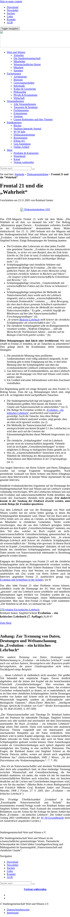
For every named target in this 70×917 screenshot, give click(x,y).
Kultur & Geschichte (25, 88)
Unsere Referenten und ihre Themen (33, 119)
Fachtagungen (21, 110)
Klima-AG (19, 140)
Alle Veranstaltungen (25, 104)
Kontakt (11, 19)
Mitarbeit (18, 67)
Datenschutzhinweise (18, 909)
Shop (9, 150)
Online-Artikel (21, 147)
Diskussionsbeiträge (24, 134)
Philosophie (20, 91)
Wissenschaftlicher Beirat (27, 64)
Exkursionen (20, 113)
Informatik (19, 85)
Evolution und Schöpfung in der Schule (21, 579)
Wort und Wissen (16, 52)
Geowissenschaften (24, 82)
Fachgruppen (14, 73)
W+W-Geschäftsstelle (52, 817)
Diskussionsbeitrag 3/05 (37, 209)
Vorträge (18, 116)
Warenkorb (19, 156)
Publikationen (14, 122)
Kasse (17, 159)
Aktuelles (19, 55)
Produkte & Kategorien (26, 153)
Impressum (13, 912)
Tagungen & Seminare (26, 107)
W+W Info (19, 131)
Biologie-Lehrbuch (29, 319)
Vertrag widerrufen (24, 162)
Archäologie (20, 76)
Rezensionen (20, 137)
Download (12, 7)
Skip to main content (11, 1)
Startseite (19, 174)
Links (10, 16)
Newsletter (12, 10)
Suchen (11, 13)
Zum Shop (5, 622)
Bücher (17, 125)
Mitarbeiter (19, 61)
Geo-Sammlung (22, 143)
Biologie (18, 79)
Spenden (18, 70)
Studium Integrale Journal (27, 128)
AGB (10, 22)
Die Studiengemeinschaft (27, 58)
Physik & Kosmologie (25, 95)
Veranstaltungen (15, 101)
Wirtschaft (19, 98)
